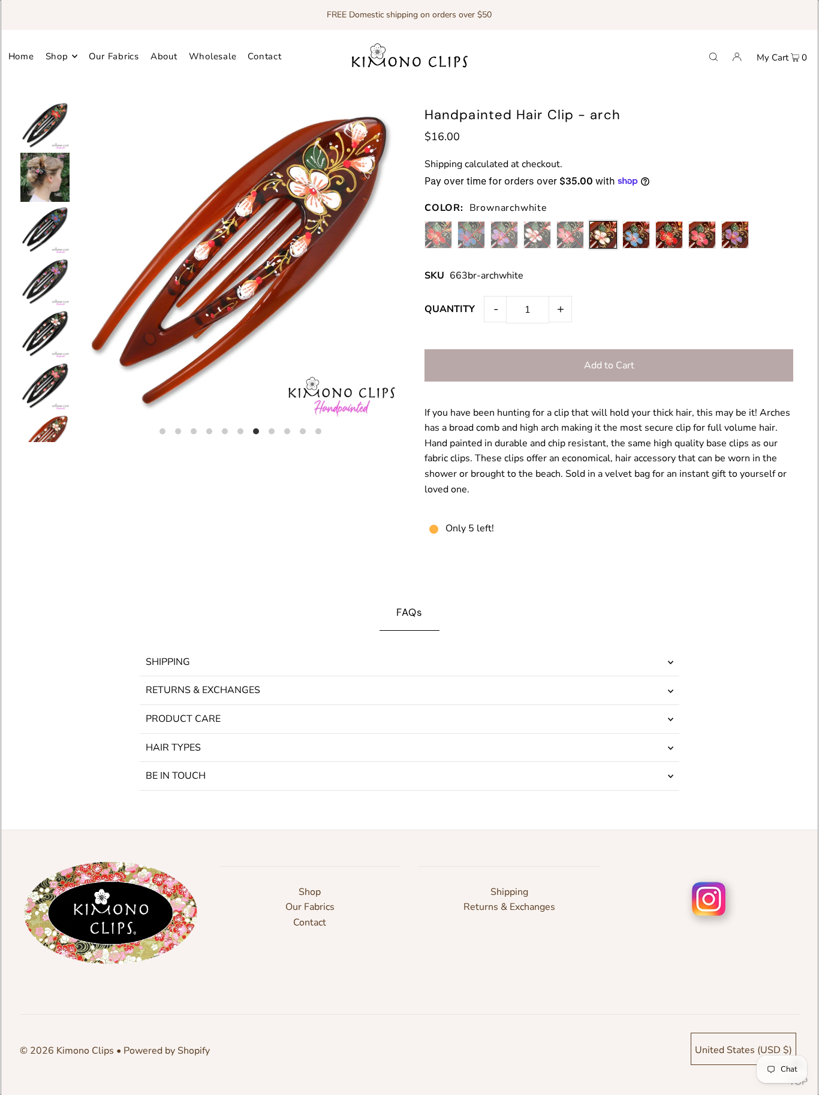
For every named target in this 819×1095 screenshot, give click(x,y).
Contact (309, 922)
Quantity (449, 309)
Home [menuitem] (21, 56)
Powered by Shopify (167, 1050)
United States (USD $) (743, 1050)
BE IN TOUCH (176, 775)
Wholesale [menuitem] (213, 56)
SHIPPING (168, 662)
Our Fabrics (310, 906)
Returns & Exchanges (509, 906)
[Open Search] (713, 56)
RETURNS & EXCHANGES (203, 690)
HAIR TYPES (173, 747)
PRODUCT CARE (183, 718)
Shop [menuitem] (57, 56)
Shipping (443, 164)
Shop (310, 892)
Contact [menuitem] (264, 56)
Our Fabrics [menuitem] (114, 56)
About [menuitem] (163, 56)
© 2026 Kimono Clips (67, 1050)
